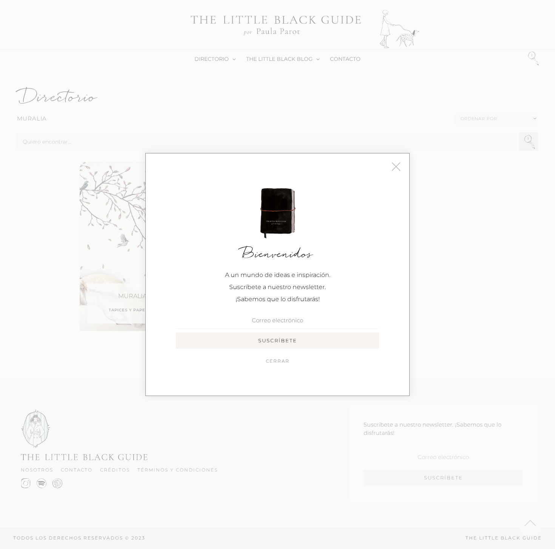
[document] (277, 274)
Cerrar (278, 361)
